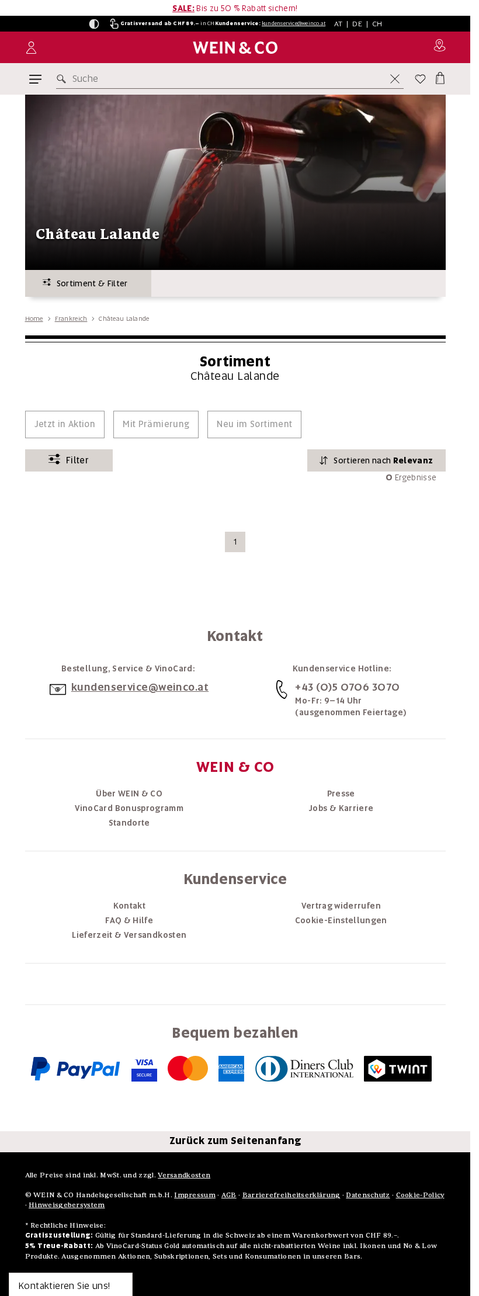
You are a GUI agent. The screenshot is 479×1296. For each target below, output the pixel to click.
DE (357, 24)
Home (34, 318)
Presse (341, 793)
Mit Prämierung (156, 424)
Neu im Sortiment (254, 424)
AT (338, 24)
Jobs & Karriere (340, 808)
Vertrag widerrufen (341, 905)
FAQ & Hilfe (129, 920)
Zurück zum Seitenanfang (235, 1140)
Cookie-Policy (420, 1194)
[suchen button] (63, 79)
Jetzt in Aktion (65, 424)
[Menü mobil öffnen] (35, 79)
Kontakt (129, 905)
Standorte (129, 822)
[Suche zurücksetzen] (395, 79)
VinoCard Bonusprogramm (129, 808)
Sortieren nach (383, 460)
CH (377, 24)
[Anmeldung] (31, 47)
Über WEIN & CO (129, 793)
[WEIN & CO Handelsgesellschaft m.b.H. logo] (235, 47)
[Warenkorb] (439, 76)
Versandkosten (184, 1175)
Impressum (195, 1194)
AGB (229, 1194)
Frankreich (71, 318)
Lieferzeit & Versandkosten (129, 935)
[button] (94, 24)
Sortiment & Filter (89, 283)
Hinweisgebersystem (67, 1204)
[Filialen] (439, 47)
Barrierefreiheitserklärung (291, 1194)
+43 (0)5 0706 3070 (347, 687)
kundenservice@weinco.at (293, 23)
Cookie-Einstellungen (341, 920)
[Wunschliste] (420, 78)
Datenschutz (368, 1194)
